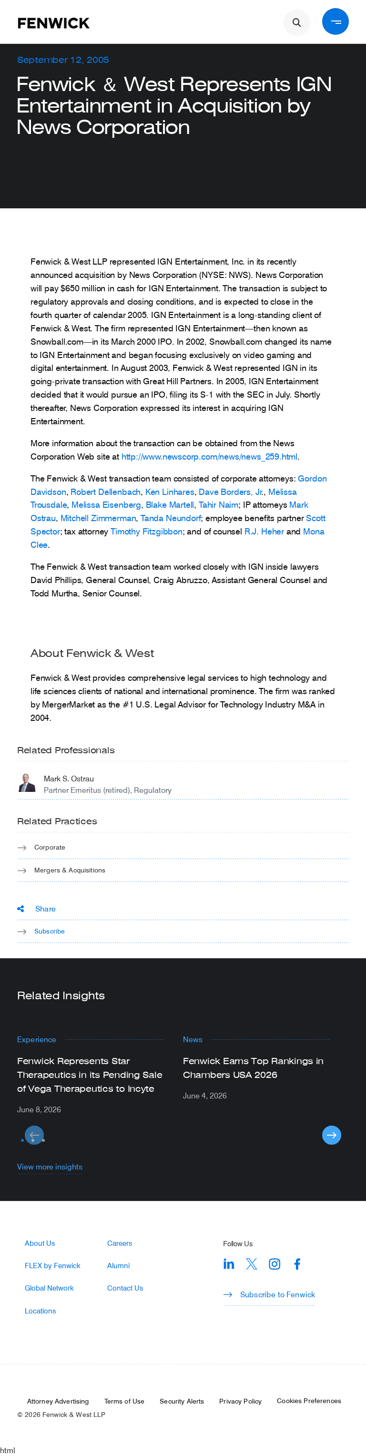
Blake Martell (170, 504)
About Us (40, 1243)
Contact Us (125, 1287)
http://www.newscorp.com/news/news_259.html (209, 456)
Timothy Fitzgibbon (147, 531)
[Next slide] (331, 1135)
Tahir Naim (218, 504)
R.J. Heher (264, 531)
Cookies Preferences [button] (309, 1400)
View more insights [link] (49, 1166)
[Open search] (297, 23)
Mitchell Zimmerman (98, 517)
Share (45, 908)
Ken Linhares (169, 491)
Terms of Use (124, 1401)
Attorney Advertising (58, 1401)
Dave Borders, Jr (230, 491)
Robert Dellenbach (106, 491)
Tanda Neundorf (171, 517)
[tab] (22, 1140)
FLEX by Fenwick (53, 1265)
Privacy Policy (240, 1401)
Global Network (49, 1287)
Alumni (118, 1265)
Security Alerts (182, 1401)
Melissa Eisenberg (106, 504)
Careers (119, 1243)
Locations (40, 1310)
